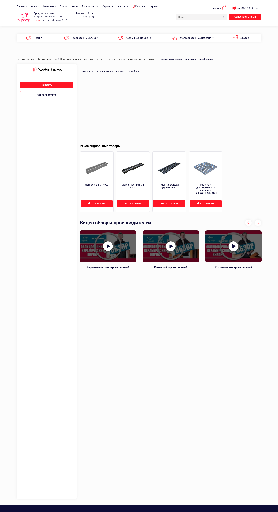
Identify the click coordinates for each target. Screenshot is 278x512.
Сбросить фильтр (46, 94)
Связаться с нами (245, 16)
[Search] (224, 16)
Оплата (35, 6)
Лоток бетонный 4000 (96, 184)
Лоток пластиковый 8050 (133, 186)
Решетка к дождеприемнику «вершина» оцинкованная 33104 (205, 188)
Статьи (63, 6)
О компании (49, 6)
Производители (90, 6)
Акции (74, 6)
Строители (108, 6)
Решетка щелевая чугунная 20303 (169, 186)
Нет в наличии (96, 203)
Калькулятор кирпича (147, 6)
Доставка (22, 6)
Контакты (123, 6)
